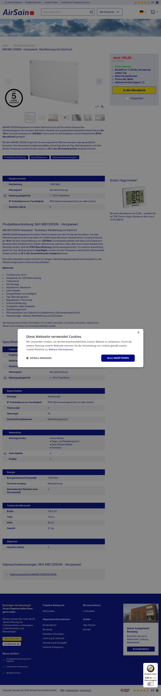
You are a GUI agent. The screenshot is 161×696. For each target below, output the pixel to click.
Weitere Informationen (61, 349)
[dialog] (80, 348)
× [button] (138, 332)
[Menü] (156, 665)
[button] (38, 358)
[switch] (150, 684)
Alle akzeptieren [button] (118, 357)
